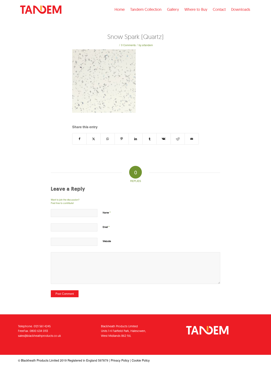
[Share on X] (93, 138)
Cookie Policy (141, 360)
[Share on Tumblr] (149, 138)
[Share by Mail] (192, 138)
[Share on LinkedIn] (135, 138)
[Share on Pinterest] (122, 138)
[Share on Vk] (163, 138)
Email (106, 226)
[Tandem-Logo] (41, 12)
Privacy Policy (120, 360)
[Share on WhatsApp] (107, 138)
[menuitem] (119, 9)
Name (107, 212)
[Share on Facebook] (79, 138)
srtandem (147, 45)
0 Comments (128, 45)
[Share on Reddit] (178, 138)
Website (107, 241)
